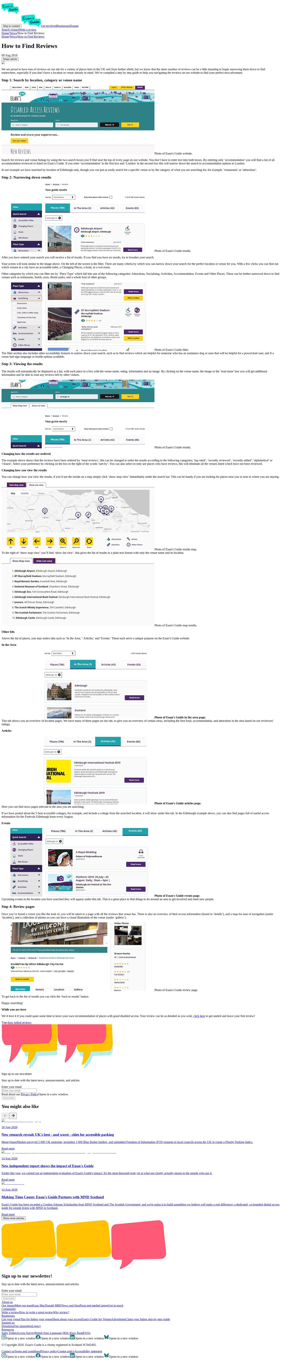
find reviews (23, 1022)
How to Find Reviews (31, 36)
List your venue (11, 1319)
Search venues (10, 29)
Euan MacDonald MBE (46, 1305)
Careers (103, 1305)
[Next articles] (13, 1116)
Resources (8, 1329)
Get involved (49, 25)
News (13, 36)
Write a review (28, 29)
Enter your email (12, 1086)
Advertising (118, 1319)
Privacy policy (49, 1351)
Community (9, 1309)
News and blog (70, 1305)
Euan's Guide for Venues (96, 1319)
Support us (8, 1322)
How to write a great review (36, 1312)
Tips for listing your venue (36, 1319)
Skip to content (11, 26)
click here (199, 1016)
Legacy (36, 1326)
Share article (10, 59)
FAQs (86, 1333)
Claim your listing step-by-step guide (148, 1319)
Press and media (89, 1305)
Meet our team (23, 1305)
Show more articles (13, 1218)
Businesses (63, 25)
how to (12, 1022)
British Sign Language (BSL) (52, 1333)
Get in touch (115, 1305)
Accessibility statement (88, 1351)
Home (5, 36)
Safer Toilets (9, 1333)
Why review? (61, 1312)
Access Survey (26, 1333)
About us (7, 1302)
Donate (74, 25)
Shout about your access (66, 1319)
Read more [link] (8, 1148)
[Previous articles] (5, 1116)
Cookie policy (66, 1351)
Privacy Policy (29, 1094)
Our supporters (23, 1326)
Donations (8, 1326)
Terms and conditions (27, 1351)
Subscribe (8, 1098)
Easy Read (76, 1333)
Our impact (8, 1305)
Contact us (8, 1351)
